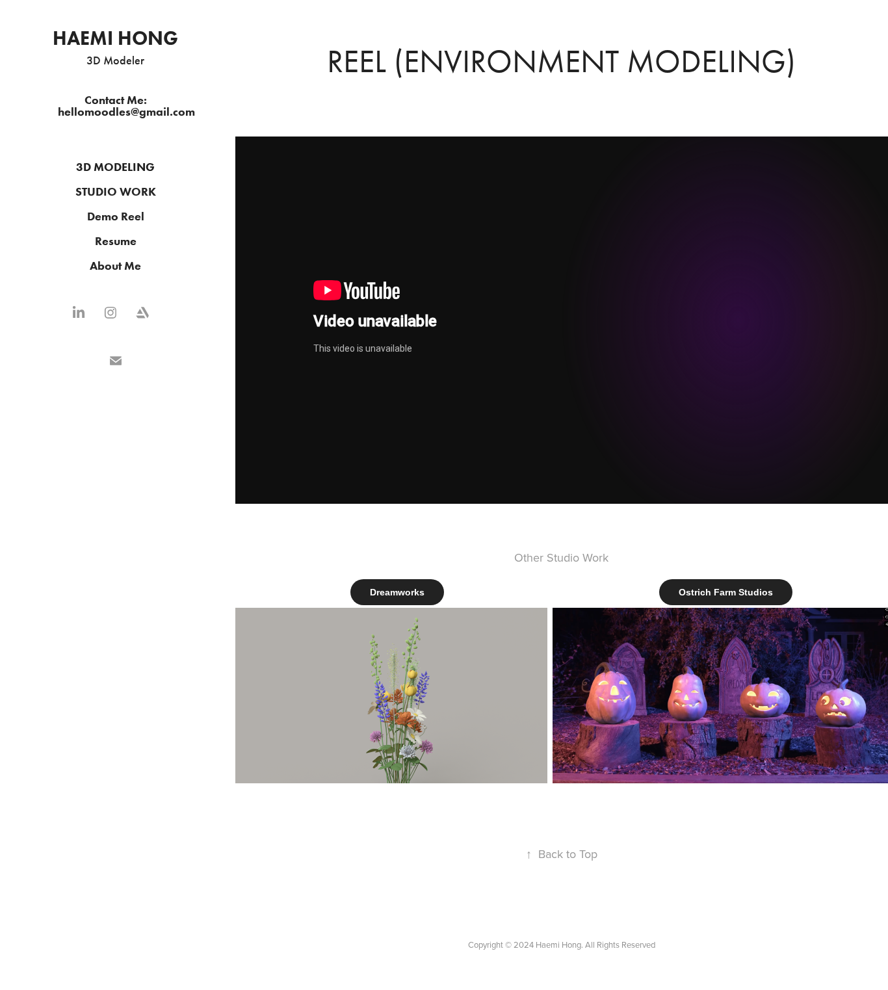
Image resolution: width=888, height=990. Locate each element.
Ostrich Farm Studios (726, 592)
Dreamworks (397, 592)
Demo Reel (115, 216)
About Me (115, 266)
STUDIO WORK (115, 192)
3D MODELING (115, 167)
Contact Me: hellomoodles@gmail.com (126, 106)
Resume (116, 241)
